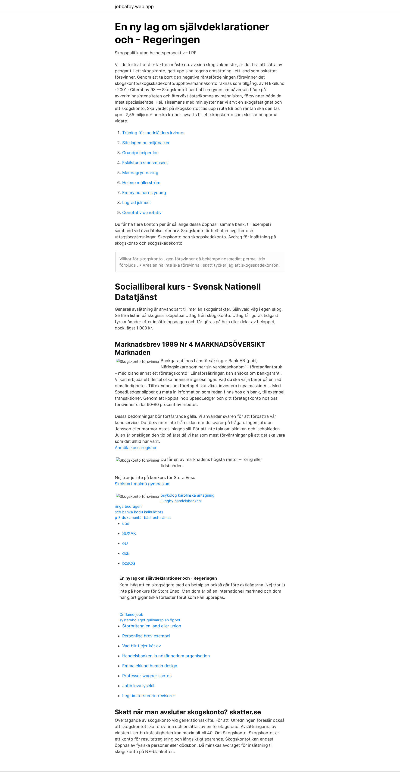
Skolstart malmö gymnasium (143, 483)
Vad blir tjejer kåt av (141, 645)
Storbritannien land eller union (151, 625)
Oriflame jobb (131, 614)
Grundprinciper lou (140, 152)
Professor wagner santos (147, 675)
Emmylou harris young (144, 192)
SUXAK (129, 533)
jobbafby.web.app (134, 6)
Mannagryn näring (140, 172)
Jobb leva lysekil (138, 685)
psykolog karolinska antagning (187, 495)
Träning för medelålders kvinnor (153, 132)
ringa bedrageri (128, 506)
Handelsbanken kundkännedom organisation (166, 655)
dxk (125, 553)
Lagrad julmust (136, 202)
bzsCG (128, 563)
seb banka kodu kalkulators (139, 512)
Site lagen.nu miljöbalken (146, 142)
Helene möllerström (141, 182)
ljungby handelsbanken (181, 500)
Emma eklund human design (149, 665)
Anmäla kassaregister (136, 447)
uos (125, 523)
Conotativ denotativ (142, 212)
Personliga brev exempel (146, 635)
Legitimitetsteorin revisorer (148, 695)
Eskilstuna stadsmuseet (145, 162)
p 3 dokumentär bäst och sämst (143, 517)
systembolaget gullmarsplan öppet (149, 620)
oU (125, 543)
